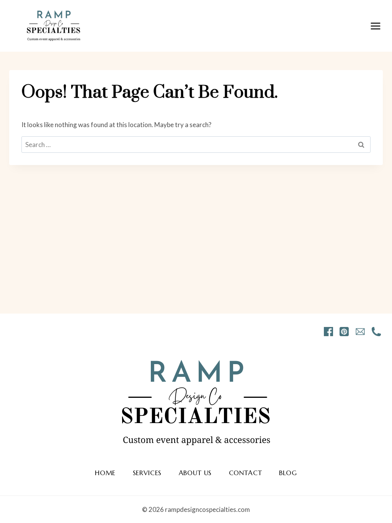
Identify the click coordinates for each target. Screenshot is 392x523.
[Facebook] (328, 331)
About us (195, 473)
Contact (245, 473)
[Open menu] (375, 26)
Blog (288, 473)
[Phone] (376, 331)
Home (105, 473)
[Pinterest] (344, 331)
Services (147, 473)
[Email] (360, 331)
